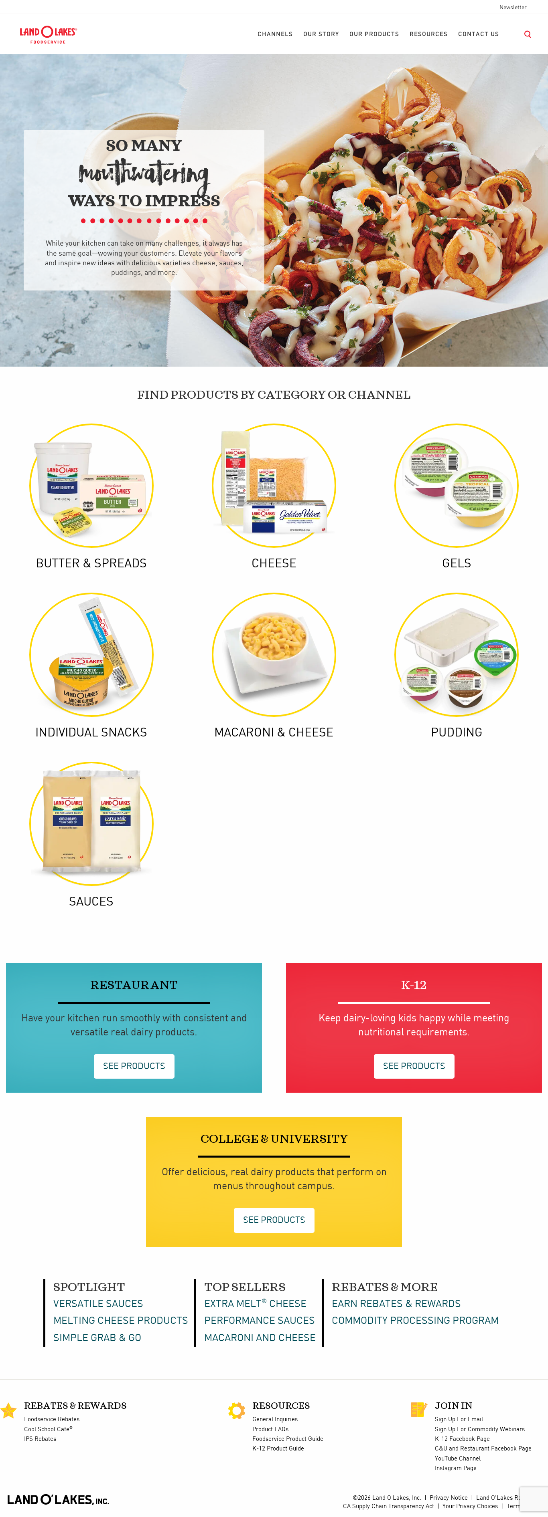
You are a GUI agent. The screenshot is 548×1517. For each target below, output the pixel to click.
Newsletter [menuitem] (513, 7)
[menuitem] (275, 34)
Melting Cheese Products (120, 1321)
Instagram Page (456, 1468)
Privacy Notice (449, 1498)
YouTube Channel (458, 1459)
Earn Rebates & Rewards (396, 1304)
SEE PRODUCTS (134, 1066)
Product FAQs (270, 1429)
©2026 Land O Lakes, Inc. (386, 1498)
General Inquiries (275, 1419)
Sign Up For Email (459, 1419)
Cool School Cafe (48, 1429)
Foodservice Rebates (51, 1419)
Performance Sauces (259, 1321)
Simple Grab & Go (97, 1338)
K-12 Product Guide (278, 1449)
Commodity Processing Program (415, 1321)
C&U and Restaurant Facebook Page (483, 1449)
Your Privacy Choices (470, 1506)
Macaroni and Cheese (260, 1338)
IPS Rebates (40, 1439)
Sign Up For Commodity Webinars (480, 1429)
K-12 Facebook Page (462, 1439)
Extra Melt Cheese (255, 1304)
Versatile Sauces (98, 1304)
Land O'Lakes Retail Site (509, 1498)
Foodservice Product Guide (287, 1439)
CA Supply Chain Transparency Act (388, 1506)
